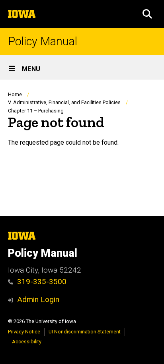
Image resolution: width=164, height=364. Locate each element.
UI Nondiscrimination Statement (85, 332)
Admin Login (38, 299)
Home (15, 94)
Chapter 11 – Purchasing (36, 111)
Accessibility (26, 342)
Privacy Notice (24, 332)
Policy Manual (42, 41)
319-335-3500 (41, 281)
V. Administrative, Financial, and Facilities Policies (64, 102)
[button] (147, 14)
